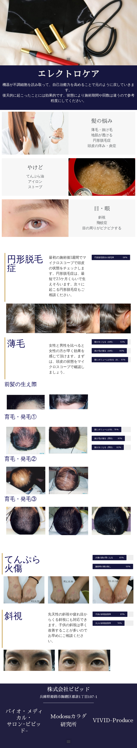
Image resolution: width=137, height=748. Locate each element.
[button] (69, 59)
